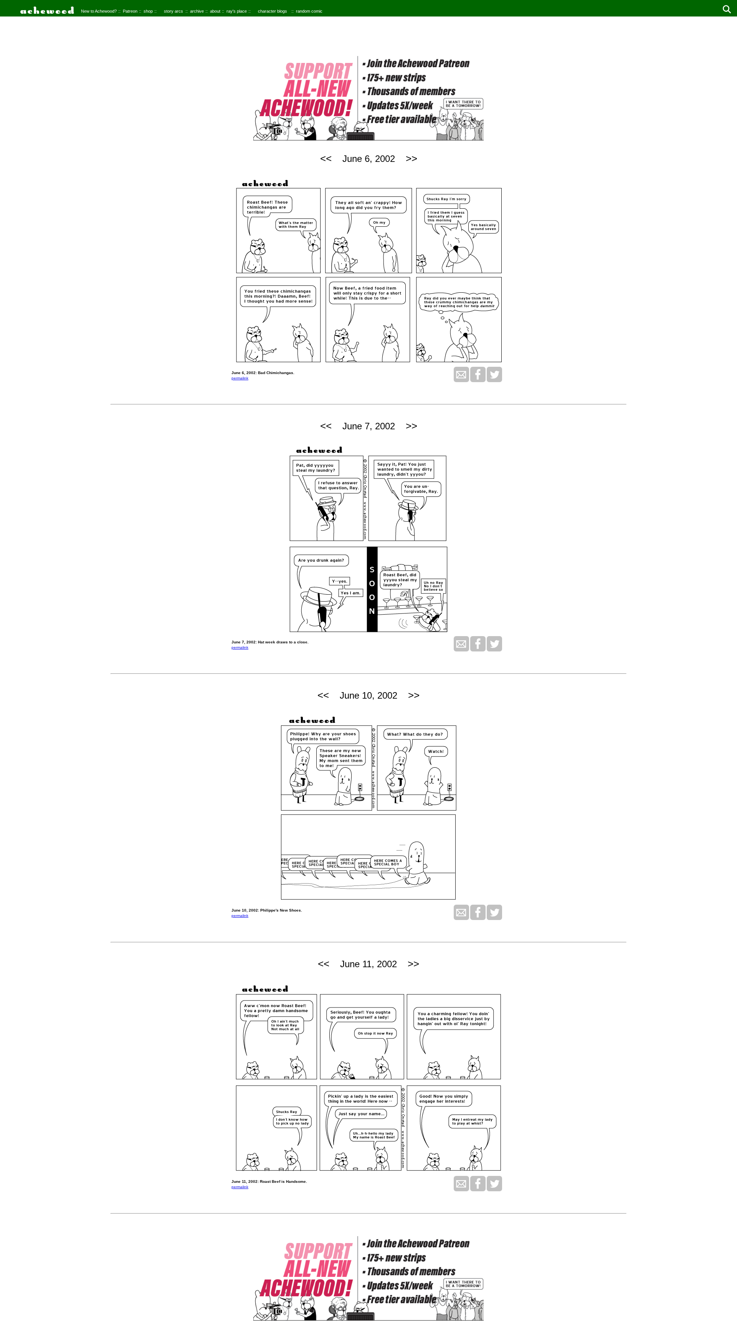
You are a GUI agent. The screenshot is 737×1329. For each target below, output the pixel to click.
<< (326, 158)
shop (148, 11)
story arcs (173, 11)
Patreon (130, 11)
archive (197, 11)
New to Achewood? (99, 11)
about (215, 11)
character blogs (272, 11)
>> (411, 158)
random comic (309, 11)
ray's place (236, 11)
